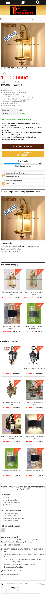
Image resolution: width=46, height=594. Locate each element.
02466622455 (18, 571)
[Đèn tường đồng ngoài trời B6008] (34, 284)
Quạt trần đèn (21, 540)
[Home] (23, 10)
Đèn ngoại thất (17, 19)
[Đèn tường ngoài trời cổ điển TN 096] (11, 429)
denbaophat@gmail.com (11, 574)
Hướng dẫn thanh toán (10, 500)
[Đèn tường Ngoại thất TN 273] (11, 395)
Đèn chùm (4, 540)
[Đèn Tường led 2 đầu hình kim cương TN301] (34, 319)
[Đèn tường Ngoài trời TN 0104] (34, 395)
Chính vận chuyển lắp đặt (10, 513)
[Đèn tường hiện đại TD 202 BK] (11, 463)
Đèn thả (29, 540)
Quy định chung (7, 505)
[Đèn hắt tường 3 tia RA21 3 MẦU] (34, 429)
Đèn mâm (12, 540)
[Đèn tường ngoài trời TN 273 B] (34, 361)
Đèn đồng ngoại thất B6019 (14, 68)
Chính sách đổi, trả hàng (10, 521)
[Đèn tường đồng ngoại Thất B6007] (12, 284)
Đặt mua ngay (22, 146)
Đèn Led (4, 542)
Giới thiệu (6, 497)
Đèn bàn (36, 540)
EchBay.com (41, 584)
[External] (11, 361)
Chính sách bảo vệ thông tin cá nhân (14, 518)
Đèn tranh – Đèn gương (16, 542)
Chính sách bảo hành (9, 516)
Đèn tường (28, 542)
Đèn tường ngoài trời (32, 19)
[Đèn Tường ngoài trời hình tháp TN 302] (12, 319)
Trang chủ (5, 19)
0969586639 (23, 154)
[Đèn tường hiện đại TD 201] (34, 463)
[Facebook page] (3, 530)
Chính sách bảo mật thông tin (12, 502)
